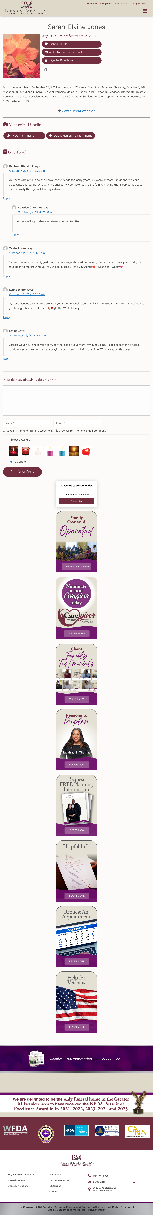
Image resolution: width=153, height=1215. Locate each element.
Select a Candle (20, 439)
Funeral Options (16, 1180)
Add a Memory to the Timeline (67, 52)
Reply (6, 198)
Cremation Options (17, 1186)
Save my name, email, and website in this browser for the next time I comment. (56, 430)
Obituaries (55, 1186)
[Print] (46, 69)
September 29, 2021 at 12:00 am (29, 335)
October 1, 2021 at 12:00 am (27, 294)
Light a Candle (58, 43)
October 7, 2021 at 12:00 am (27, 170)
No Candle (19, 461)
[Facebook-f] (134, 1182)
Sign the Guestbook (61, 60)
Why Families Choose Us (20, 1174)
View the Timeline (23, 135)
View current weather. (78, 111)
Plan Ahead (55, 1174)
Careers (53, 1191)
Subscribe (76, 501)
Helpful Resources (59, 1180)
